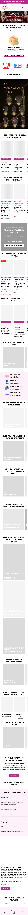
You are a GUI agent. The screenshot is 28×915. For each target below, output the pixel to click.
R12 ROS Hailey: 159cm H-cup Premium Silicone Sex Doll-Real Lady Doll (6, 332)
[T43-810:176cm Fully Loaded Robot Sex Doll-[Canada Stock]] (7, 149)
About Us (5, 888)
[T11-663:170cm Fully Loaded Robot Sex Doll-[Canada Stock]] (19, 267)
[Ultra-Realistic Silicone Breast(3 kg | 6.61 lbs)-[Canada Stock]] (19, 191)
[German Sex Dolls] (19, 704)
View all (14, 139)
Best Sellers (5, 14)
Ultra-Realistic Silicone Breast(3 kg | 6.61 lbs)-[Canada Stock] (19, 210)
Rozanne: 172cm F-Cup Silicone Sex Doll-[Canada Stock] (6, 286)
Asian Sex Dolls (7, 714)
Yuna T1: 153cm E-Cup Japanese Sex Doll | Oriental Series (19, 332)
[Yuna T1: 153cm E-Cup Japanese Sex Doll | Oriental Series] (19, 312)
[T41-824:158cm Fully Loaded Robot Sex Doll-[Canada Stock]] (19, 149)
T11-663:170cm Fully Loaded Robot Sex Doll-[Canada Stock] (19, 286)
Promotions (5, 9)
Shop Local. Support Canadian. (14, 245)
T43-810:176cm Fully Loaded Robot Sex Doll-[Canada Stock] (6, 167)
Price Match (14, 775)
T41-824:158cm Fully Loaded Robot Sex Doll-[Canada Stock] (19, 167)
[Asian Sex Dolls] (7, 704)
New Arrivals (5, 24)
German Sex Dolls (20, 715)
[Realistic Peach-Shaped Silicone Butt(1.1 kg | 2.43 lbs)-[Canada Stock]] (7, 191)
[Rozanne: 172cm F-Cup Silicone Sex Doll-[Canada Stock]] (7, 267)
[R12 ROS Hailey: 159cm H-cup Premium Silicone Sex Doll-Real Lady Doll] (7, 312)
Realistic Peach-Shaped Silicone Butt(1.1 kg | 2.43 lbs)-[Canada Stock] (5, 210)
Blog (3, 53)
